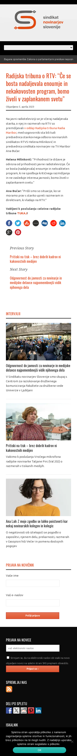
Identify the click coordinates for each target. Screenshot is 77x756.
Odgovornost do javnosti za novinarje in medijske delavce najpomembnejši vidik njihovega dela (36, 282)
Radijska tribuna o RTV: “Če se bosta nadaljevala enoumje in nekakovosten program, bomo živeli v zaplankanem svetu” (38, 87)
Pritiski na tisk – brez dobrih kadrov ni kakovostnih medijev (35, 259)
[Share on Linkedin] (38, 710)
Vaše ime (12, 575)
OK (39, 750)
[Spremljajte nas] (9, 689)
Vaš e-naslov (14, 595)
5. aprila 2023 (26, 106)
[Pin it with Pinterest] (31, 710)
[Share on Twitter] (16, 710)
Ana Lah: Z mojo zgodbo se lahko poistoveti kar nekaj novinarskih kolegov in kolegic (37, 523)
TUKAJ (22, 213)
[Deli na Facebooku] (9, 710)
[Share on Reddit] (24, 710)
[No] (72, 742)
